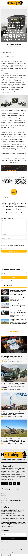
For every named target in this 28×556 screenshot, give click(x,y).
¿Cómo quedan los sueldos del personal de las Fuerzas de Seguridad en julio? (17, 299)
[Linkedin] (11, 211)
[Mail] (14, 211)
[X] (19, 211)
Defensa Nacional (5, 513)
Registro (13, 277)
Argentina (3, 520)
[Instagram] (9, 211)
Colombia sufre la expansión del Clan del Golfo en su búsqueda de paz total (7, 181)
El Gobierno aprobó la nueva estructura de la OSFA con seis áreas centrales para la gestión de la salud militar (18, 306)
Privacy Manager (6, 555)
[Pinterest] (13, 261)
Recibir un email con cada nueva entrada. (12, 248)
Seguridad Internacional (14, 22)
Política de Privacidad (18, 542)
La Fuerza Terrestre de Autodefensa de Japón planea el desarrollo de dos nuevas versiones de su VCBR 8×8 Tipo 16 (20, 181)
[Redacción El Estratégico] (14, 192)
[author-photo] (2, 361)
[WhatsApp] (21, 211)
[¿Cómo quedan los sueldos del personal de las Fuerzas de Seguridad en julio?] (5, 299)
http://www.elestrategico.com (14, 200)
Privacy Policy (17, 280)
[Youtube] (18, 483)
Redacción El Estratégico (15, 44)
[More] (20, 261)
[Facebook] (6, 211)
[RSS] (16, 211)
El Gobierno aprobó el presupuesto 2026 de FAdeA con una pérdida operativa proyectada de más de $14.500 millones (18, 313)
